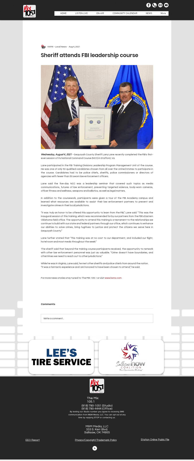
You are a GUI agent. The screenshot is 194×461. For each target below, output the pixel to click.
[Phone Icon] (154, 5)
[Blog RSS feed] (94, 448)
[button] (98, 13)
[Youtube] (166, 5)
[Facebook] (148, 5)
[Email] (160, 5)
